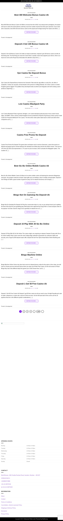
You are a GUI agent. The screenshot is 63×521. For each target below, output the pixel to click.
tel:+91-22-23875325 (7, 487)
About (2, 496)
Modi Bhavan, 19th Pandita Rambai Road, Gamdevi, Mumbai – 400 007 (20, 475)
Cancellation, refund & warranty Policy (11, 505)
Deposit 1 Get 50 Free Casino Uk (31, 284)
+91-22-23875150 (6, 484)
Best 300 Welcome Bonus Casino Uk (31, 15)
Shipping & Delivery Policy (8, 508)
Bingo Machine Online (31, 255)
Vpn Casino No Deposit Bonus (31, 73)
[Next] (42, 311)
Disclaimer (4, 511)
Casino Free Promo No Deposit (31, 135)
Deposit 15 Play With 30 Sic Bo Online (31, 224)
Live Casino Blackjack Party (32, 104)
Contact (3, 499)
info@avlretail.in (5, 478)
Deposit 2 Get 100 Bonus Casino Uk (31, 44)
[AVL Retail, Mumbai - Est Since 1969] (28, 6)
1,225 (38, 311)
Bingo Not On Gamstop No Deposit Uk (31, 195)
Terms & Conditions (6, 502)
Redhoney (45, 519)
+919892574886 (5, 481)
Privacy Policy (5, 514)
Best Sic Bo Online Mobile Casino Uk (31, 166)
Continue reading (31, 32)
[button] (2, 6)
